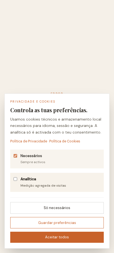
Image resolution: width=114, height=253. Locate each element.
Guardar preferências (57, 222)
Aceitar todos (57, 237)
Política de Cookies (64, 141)
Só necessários (57, 207)
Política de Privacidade (28, 141)
